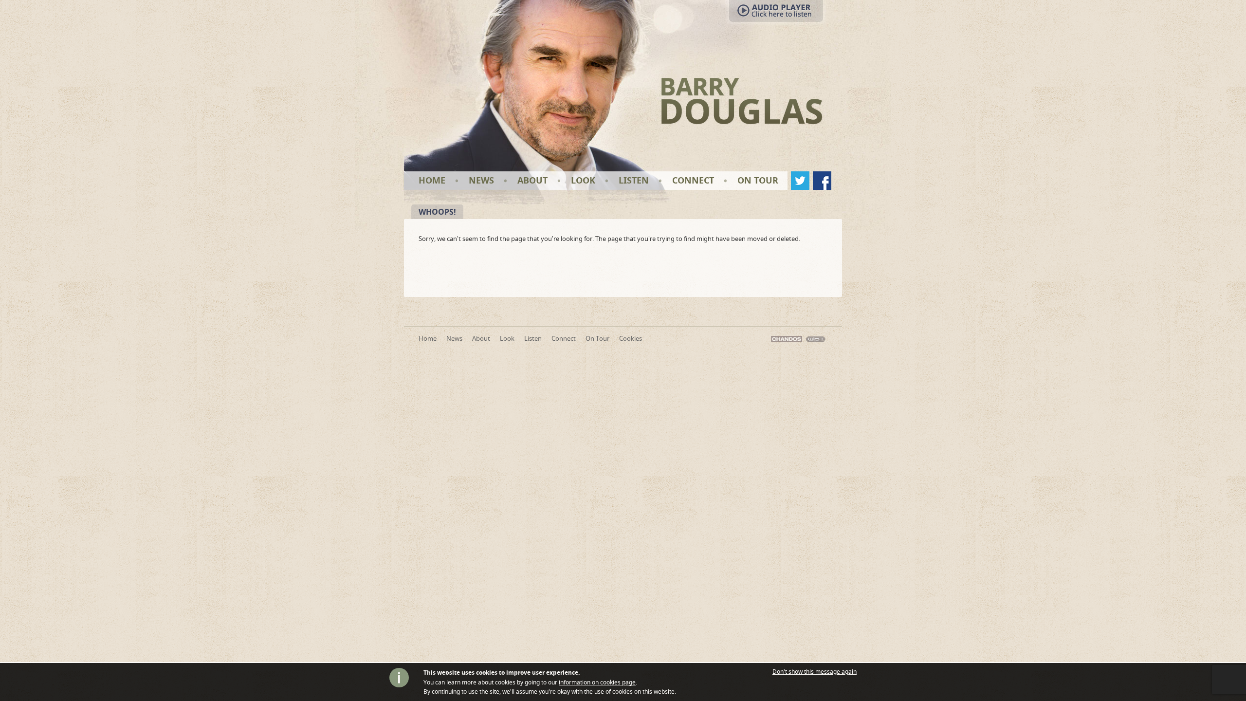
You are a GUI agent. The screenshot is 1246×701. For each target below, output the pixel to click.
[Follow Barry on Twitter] (800, 180)
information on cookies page (597, 682)
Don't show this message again (814, 672)
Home (432, 180)
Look (583, 180)
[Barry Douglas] (742, 100)
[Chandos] (786, 338)
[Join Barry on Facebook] (822, 180)
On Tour (757, 180)
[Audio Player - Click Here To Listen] (618, 13)
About (532, 180)
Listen (634, 180)
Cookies (630, 338)
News (481, 180)
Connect (693, 180)
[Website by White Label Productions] (816, 338)
